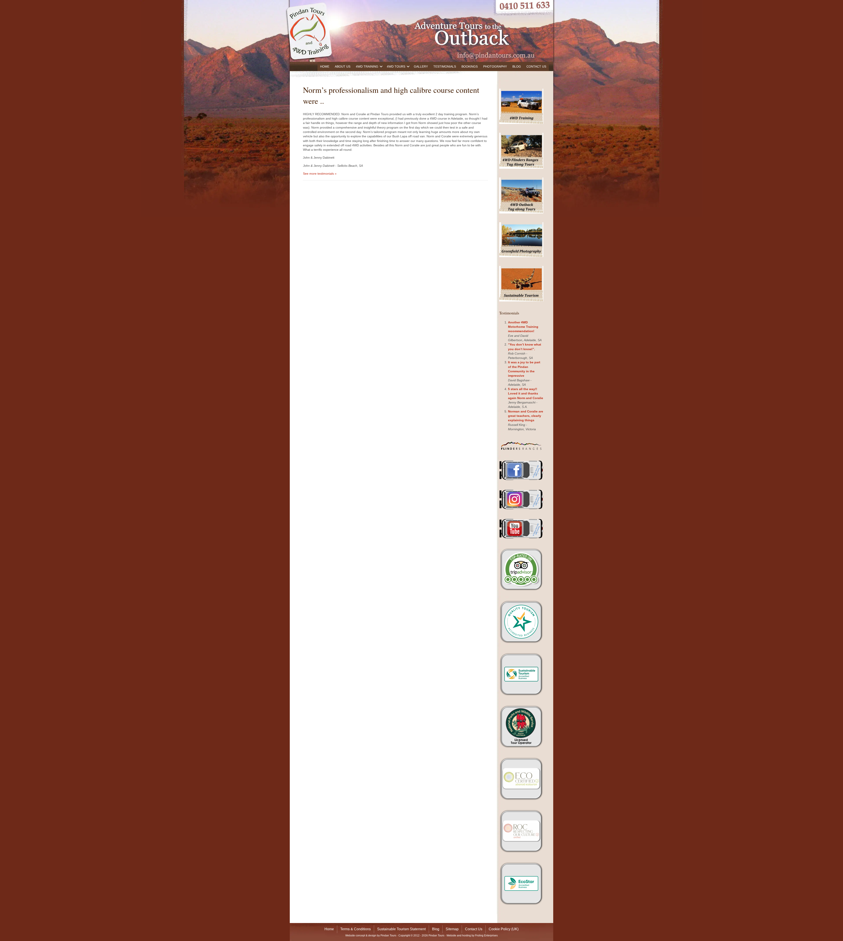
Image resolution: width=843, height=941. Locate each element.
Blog (516, 66)
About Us (342, 66)
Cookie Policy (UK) (504, 929)
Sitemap (452, 929)
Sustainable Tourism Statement (401, 929)
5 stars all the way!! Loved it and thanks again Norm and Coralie (525, 393)
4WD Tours (396, 66)
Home (324, 66)
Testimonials (444, 66)
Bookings (469, 66)
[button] (381, 66)
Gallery (421, 66)
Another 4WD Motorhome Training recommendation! (523, 327)
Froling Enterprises (486, 935)
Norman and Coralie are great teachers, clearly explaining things (525, 416)
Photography (495, 66)
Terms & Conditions (355, 929)
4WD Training (367, 66)
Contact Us (536, 66)
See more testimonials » (320, 173)
